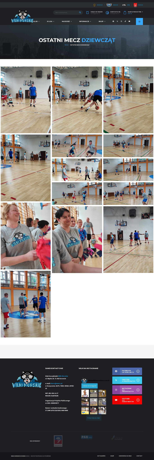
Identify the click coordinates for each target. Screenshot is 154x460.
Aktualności (101, 455)
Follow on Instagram (89, 386)
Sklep (101, 21)
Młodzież (66, 21)
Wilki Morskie (63, 376)
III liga (49, 21)
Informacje (84, 21)
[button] (85, 393)
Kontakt (139, 455)
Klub (35, 21)
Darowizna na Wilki (125, 455)
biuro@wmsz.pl (95, 13)
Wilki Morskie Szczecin (18, 456)
